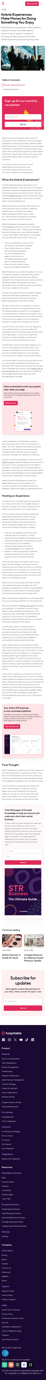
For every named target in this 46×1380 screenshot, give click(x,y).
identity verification (27, 606)
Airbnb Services (15, 196)
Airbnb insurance (8, 462)
